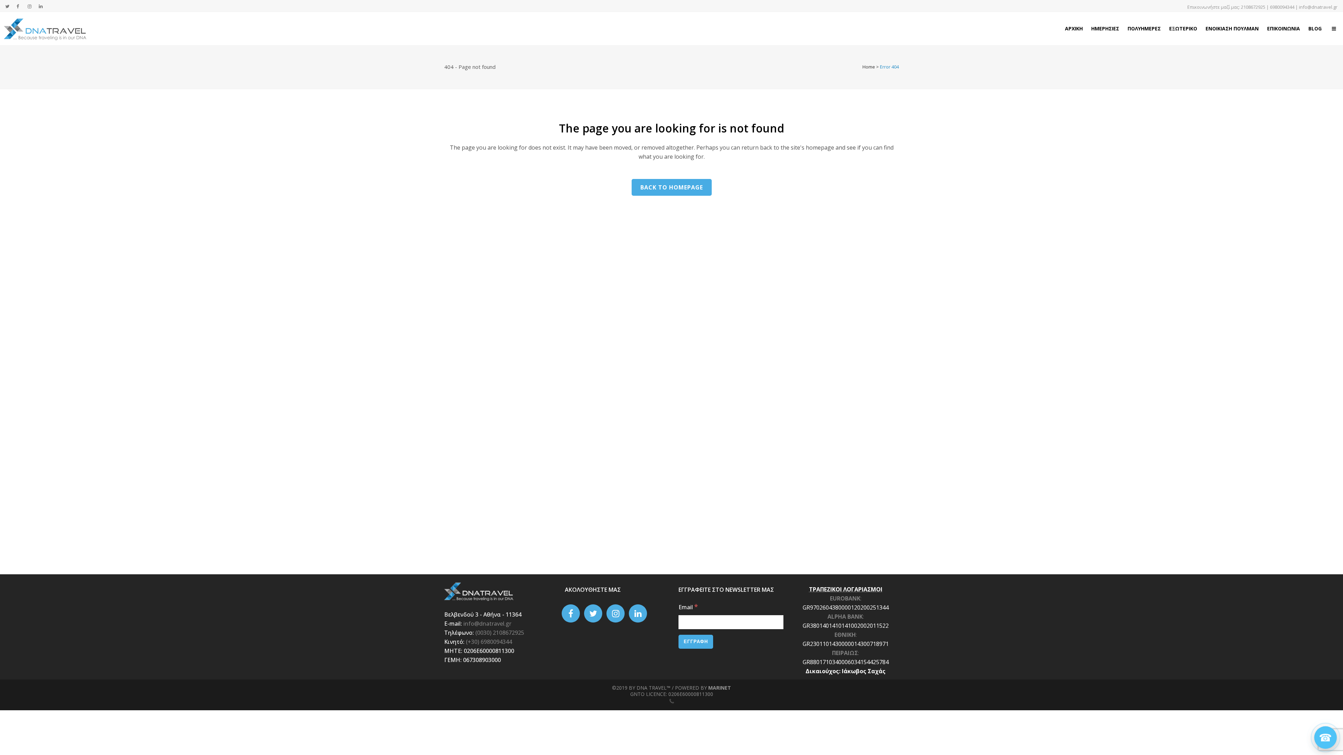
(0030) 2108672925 (499, 633)
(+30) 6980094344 (489, 642)
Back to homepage (671, 187)
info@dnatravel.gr (1318, 7)
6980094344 (1282, 7)
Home (868, 67)
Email (688, 607)
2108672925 (1253, 7)
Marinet (719, 687)
